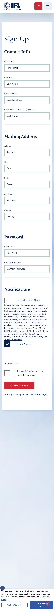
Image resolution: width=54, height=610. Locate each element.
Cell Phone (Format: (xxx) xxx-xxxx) (20, 110)
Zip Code (8, 194)
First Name (9, 62)
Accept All (41, 605)
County (7, 210)
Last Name (9, 78)
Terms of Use (11, 363)
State (6, 178)
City (6, 162)
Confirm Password (12, 263)
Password (8, 247)
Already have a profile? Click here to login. (26, 395)
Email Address (10, 94)
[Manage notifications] (47, 603)
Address (8, 146)
